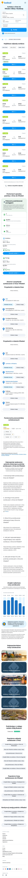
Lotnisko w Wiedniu (11, 363)
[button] (24, 15)
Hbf (7, 299)
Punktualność (8, 434)
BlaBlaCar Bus (8, 454)
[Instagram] (3, 875)
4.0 (12, 434)
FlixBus (4, 427)
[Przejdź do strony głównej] (6, 2)
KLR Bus (3, 455)
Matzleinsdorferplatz (12, 381)
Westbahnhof (10, 371)
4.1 (10, 431)
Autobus (7, 238)
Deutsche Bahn (15, 454)
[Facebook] (6, 875)
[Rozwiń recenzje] (23, 431)
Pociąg (7, 258)
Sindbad (21, 454)
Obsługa (7, 431)
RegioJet (7, 455)
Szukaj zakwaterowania (9, 33)
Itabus (24, 454)
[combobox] (14, 13)
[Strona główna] (2, 39)
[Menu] (25, 3)
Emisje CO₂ (5, 248)
